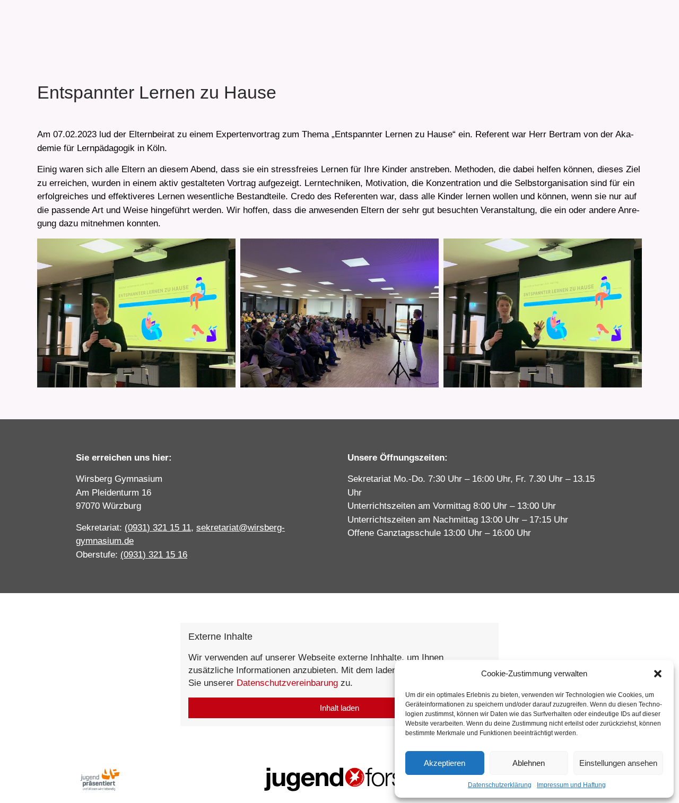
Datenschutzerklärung (500, 785)
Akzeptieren (444, 762)
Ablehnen (528, 762)
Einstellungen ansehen (618, 762)
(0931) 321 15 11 (158, 528)
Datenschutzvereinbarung (287, 683)
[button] (657, 673)
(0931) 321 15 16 (153, 555)
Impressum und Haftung (571, 785)
